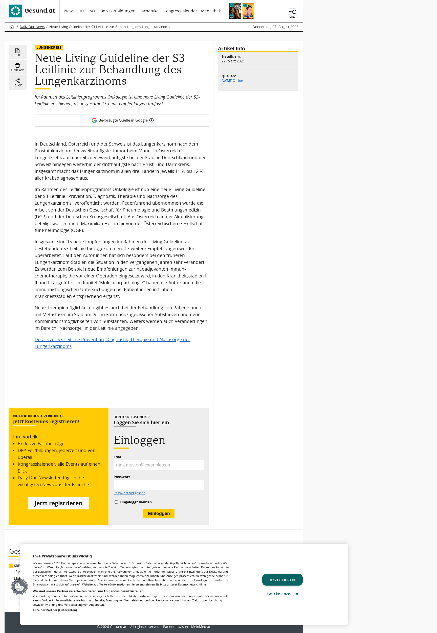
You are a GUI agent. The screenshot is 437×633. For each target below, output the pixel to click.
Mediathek (211, 11)
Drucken (17, 70)
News (69, 11)
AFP (93, 11)
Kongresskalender (180, 11)
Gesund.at (118, 626)
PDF (17, 55)
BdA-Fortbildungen (118, 11)
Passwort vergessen (129, 493)
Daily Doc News (32, 27)
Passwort (122, 477)
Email (118, 457)
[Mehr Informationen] (151, 120)
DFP (81, 11)
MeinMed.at (200, 626)
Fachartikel (150, 11)
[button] (19, 587)
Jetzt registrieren (58, 503)
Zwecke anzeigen (282, 593)
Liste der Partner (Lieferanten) (55, 610)
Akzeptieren (282, 579)
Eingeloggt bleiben (136, 502)
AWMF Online (232, 80)
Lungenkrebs (48, 47)
